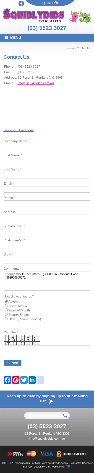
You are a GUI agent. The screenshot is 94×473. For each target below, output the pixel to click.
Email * (9, 183)
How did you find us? (19, 296)
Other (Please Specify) (24, 319)
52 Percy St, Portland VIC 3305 (47, 433)
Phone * (9, 197)
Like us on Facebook (18, 130)
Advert (13, 301)
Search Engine (19, 314)
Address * (11, 212)
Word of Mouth (19, 310)
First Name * (13, 155)
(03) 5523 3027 (47, 28)
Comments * (12, 268)
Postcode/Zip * (14, 240)
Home (70, 48)
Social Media (17, 306)
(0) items (48, 3)
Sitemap (27, 466)
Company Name (15, 141)
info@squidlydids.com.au (36, 83)
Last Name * (12, 169)
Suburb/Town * (14, 226)
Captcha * (11, 332)
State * (8, 254)
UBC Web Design (55, 466)
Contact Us (84, 48)
